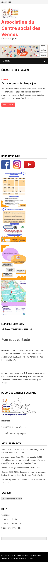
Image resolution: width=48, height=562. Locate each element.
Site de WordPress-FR (11, 527)
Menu (7, 61)
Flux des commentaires (11, 523)
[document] (24, 329)
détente (4, 80)
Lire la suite (8, 105)
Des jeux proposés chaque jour (19, 83)
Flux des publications (10, 519)
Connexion (5, 514)
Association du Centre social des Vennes (20, 28)
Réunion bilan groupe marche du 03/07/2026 (20, 467)
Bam (31, 558)
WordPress (23, 558)
